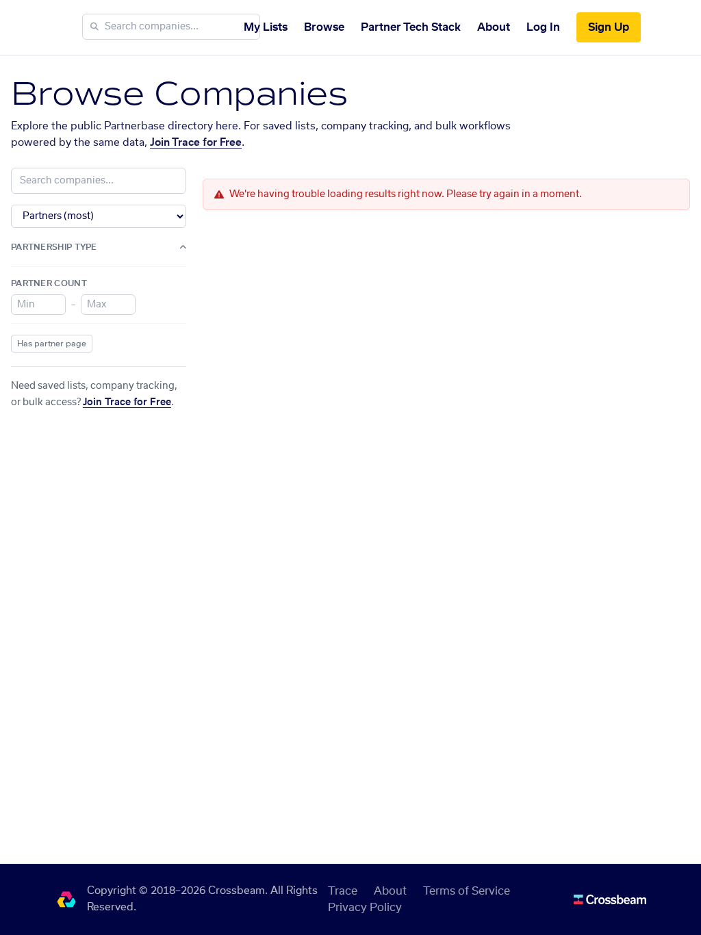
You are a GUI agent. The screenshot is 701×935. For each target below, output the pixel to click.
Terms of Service (466, 891)
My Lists (266, 27)
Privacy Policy (365, 907)
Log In (543, 27)
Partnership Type (54, 247)
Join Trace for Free (196, 143)
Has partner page (51, 344)
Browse (324, 27)
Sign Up (608, 27)
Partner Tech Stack (411, 27)
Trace (342, 891)
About (493, 27)
